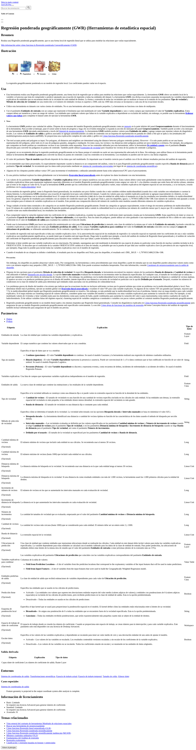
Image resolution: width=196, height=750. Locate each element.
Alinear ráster (123, 676)
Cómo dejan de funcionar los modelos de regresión (122, 305)
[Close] (2, 19)
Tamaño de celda (110, 676)
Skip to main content (9, 2)
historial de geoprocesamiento (71, 131)
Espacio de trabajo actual (66, 676)
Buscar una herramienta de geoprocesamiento (25, 726)
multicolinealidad (28, 187)
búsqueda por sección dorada (40, 274)
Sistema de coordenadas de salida (15, 676)
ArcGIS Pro (6, 4)
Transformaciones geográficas (42, 676)
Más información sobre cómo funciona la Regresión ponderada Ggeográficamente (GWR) (39, 45)
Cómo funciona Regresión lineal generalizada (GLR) (28, 728)
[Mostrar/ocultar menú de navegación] (13, 5)
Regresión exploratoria (15, 740)
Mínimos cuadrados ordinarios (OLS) (22, 735)
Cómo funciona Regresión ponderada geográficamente (125, 136)
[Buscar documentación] (28, 8)
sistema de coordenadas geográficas (142, 166)
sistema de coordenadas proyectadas (98, 166)
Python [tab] (9, 321)
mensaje (127, 126)
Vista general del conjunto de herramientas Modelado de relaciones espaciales (38, 723)
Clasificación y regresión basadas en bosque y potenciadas (30, 743)
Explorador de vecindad (90, 148)
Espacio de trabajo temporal (90, 676)
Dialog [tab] (9, 319)
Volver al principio (9, 748)
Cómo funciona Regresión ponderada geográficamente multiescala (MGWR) (38, 733)
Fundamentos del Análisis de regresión (22, 738)
